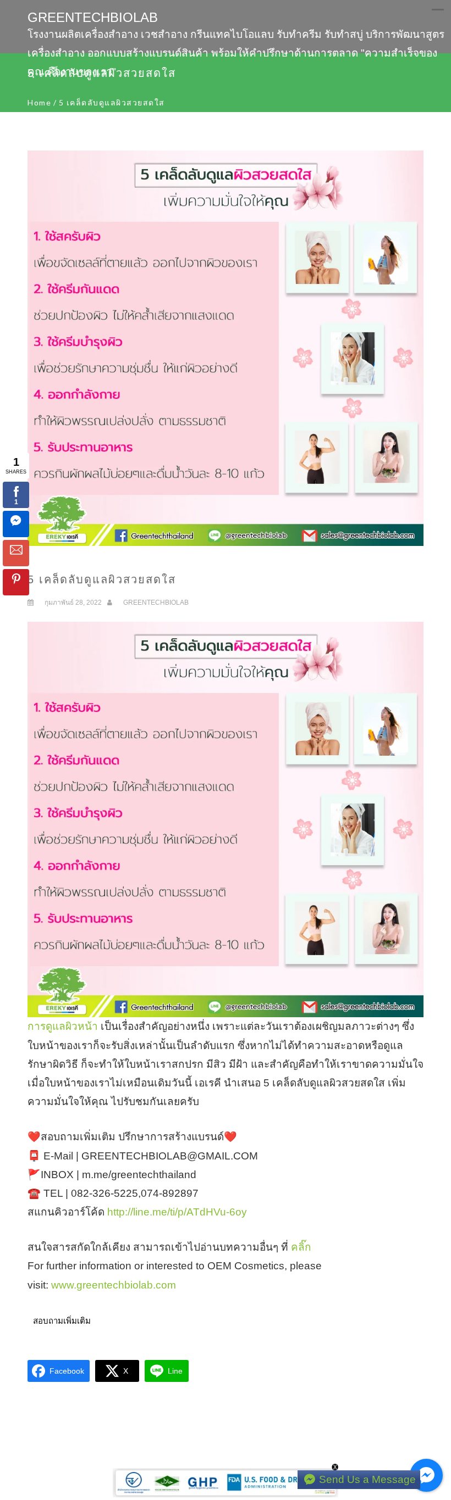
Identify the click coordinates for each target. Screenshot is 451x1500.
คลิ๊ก (301, 1247)
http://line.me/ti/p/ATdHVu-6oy (177, 1212)
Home (39, 102)
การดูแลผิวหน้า (63, 1026)
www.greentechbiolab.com (113, 1285)
